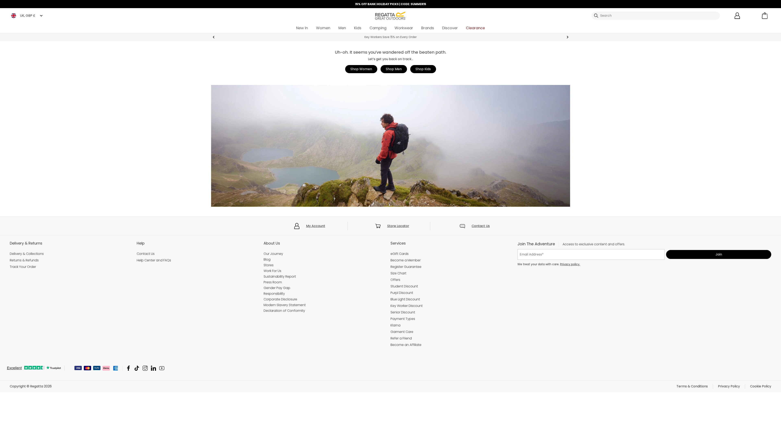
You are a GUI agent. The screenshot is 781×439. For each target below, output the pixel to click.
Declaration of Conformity (284, 310)
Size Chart (398, 273)
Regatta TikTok (136, 368)
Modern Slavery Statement (285, 305)
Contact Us (481, 226)
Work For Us (272, 270)
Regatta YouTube (161, 368)
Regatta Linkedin (153, 368)
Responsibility (274, 293)
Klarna (395, 325)
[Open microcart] (764, 15)
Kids (357, 27)
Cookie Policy (760, 386)
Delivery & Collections (27, 253)
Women (323, 27)
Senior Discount (402, 312)
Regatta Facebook (128, 368)
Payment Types (402, 318)
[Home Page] (390, 15)
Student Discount (404, 286)
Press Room (273, 282)
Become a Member (405, 260)
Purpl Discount (401, 292)
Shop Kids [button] (423, 69)
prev (213, 37)
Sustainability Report (280, 276)
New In (302, 27)
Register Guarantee (405, 266)
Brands (427, 27)
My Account (315, 226)
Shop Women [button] (361, 69)
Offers (395, 279)
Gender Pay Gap (277, 288)
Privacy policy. (570, 264)
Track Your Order (23, 266)
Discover (450, 27)
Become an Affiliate (405, 344)
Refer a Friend (401, 338)
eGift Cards (399, 253)
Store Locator (398, 226)
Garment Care (401, 331)
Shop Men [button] (394, 69)
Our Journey (273, 253)
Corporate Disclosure (280, 299)
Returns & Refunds (24, 260)
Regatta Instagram (145, 368)
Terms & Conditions (692, 386)
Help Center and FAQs (154, 260)
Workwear (404, 27)
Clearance (475, 27)
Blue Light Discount (405, 299)
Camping (378, 27)
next (567, 37)
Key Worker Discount (406, 305)
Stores (269, 265)
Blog (267, 259)
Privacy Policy (729, 386)
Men (342, 27)
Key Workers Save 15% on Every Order (390, 37)
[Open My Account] (737, 15)
